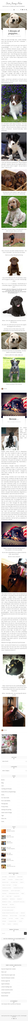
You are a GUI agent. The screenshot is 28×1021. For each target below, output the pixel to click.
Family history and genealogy (8, 792)
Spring (4, 921)
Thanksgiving (12, 921)
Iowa (22, 893)
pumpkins (5, 916)
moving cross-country (8, 907)
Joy (3, 896)
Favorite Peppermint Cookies (8, 969)
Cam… (2, 786)
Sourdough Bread (5, 993)
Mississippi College (19, 902)
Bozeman (20, 877)
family (22, 882)
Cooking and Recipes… (6, 789)
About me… (14, 1)
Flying (15, 885)
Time (3, 924)
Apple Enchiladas (5, 984)
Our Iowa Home (5, 798)
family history (6, 885)
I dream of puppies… (14, 32)
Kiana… (3, 795)
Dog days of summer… (11, 831)
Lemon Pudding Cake (6, 987)
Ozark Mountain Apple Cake (10, 913)
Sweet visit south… (10, 837)
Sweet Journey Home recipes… (7, 0)
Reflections (13, 916)
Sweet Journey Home (14, 3)
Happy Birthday (15, 891)
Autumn (4, 877)
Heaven (4, 893)
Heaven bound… (10, 843)
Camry (4, 879)
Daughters (5, 882)
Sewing (4, 918)
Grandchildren (6, 888)
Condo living (19, 879)
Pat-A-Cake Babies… (6, 801)
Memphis (12, 899)
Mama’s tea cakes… (10, 860)
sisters (11, 918)
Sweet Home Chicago (6, 813)
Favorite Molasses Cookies (7, 978)
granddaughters (18, 888)
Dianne (5, 389)
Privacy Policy (4, 807)
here (19, 293)
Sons (22, 918)
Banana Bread (4, 996)
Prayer (23, 913)
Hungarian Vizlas (14, 893)
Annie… (3, 822)
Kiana (20, 47)
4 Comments (17, 36)
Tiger (2, 816)
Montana (4, 904)
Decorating (14, 882)
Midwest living (6, 902)
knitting (9, 896)
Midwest (19, 899)
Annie (11, 47)
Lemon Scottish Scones (7, 990)
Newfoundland (7, 284)
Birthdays (12, 877)
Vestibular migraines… (11, 849)
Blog (2, 783)
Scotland (22, 916)
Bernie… (14, 419)
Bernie (14, 47)
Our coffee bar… (10, 854)
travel (9, 924)
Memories (5, 899)
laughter (17, 896)
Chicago (10, 879)
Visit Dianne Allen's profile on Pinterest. (11, 1004)
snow (16, 918)
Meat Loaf (3, 972)
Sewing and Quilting (6, 810)
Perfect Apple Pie (5, 981)
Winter (16, 924)
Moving (12, 904)
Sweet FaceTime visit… (11, 866)
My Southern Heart (7, 910)
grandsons (5, 891)
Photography (4, 804)
